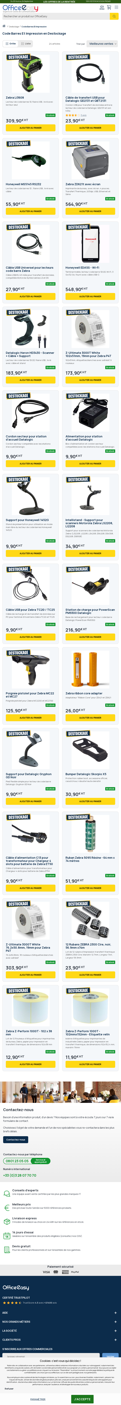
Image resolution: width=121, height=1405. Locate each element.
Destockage (14, 26)
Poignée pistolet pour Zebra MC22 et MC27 (30, 694)
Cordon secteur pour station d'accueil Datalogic (26, 437)
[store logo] (20, 9)
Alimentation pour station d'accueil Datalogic (84, 437)
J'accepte (82, 1399)
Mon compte (102, 7)
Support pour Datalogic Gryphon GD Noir (29, 775)
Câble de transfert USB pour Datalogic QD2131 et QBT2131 (86, 99)
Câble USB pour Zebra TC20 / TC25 (30, 610)
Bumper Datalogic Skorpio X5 (86, 774)
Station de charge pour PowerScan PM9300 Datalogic (90, 611)
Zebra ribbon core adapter (84, 693)
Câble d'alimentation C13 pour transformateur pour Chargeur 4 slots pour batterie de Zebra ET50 (29, 861)
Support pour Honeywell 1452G (27, 520)
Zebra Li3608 (15, 97)
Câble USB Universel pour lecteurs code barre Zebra (29, 269)
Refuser (9, 1388)
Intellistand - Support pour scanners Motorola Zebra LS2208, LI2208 (89, 523)
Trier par (80, 43)
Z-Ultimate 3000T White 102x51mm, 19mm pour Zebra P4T (88, 354)
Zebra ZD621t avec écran (83, 184)
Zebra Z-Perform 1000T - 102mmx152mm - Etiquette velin (88, 1032)
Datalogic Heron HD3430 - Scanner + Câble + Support (30, 354)
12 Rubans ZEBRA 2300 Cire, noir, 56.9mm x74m (88, 945)
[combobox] (60, 16)
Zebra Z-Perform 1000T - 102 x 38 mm (29, 1032)
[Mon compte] (102, 8)
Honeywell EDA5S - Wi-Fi (82, 267)
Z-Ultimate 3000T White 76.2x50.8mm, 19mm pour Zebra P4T (28, 947)
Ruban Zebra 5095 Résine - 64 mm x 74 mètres (90, 859)
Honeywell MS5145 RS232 (23, 184)
